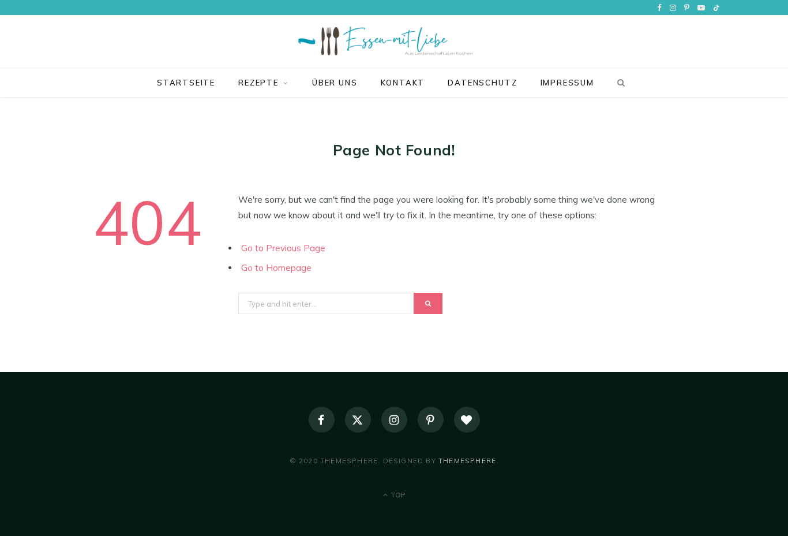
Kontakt (403, 82)
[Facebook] (322, 420)
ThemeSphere (467, 460)
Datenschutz (482, 82)
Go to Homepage (276, 267)
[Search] (619, 83)
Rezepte (258, 82)
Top (397, 494)
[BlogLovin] (467, 420)
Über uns (335, 82)
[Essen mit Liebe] (394, 41)
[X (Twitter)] (358, 420)
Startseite (186, 82)
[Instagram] (394, 420)
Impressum (567, 82)
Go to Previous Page (283, 248)
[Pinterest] (431, 420)
